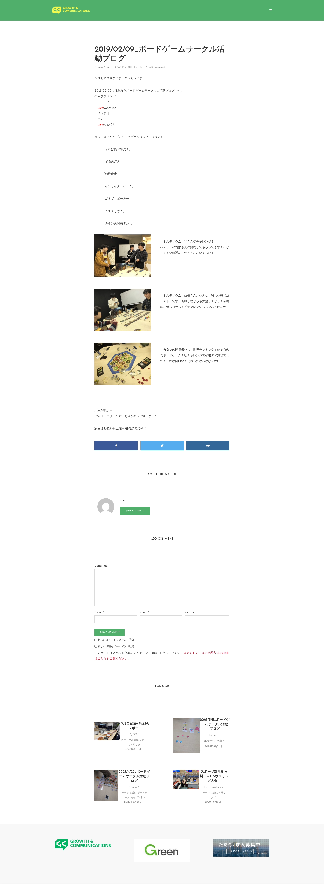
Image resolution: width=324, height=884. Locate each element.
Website (189, 612)
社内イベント (135, 797)
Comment (100, 565)
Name (99, 612)
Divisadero (214, 787)
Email (144, 612)
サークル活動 (116, 67)
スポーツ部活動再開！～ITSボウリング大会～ (214, 776)
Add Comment (156, 67)
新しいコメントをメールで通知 (116, 639)
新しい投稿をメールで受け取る (116, 646)
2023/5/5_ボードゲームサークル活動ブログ (215, 724)
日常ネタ (135, 744)
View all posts (135, 511)
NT (135, 734)
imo (100, 67)
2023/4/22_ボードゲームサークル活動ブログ (134, 776)
